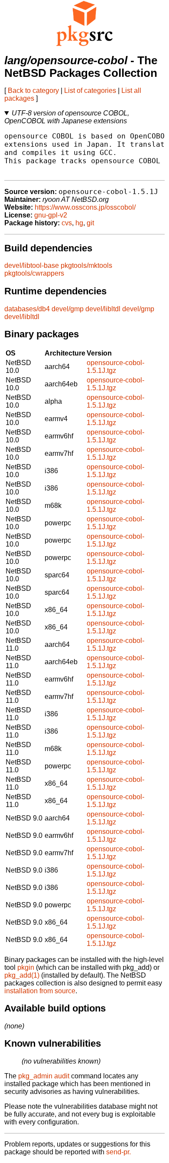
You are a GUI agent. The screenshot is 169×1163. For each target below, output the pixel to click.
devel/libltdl (102, 309)
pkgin (25, 967)
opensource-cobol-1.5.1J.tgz (115, 366)
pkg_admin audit (43, 1076)
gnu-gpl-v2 (50, 215)
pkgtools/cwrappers (34, 273)
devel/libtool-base (31, 265)
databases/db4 (27, 309)
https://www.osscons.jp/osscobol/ (85, 207)
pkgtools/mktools (86, 265)
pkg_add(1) (21, 975)
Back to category (33, 90)
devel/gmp (68, 309)
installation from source (39, 991)
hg (79, 223)
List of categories (90, 90)
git (90, 223)
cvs (67, 223)
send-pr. (118, 1152)
